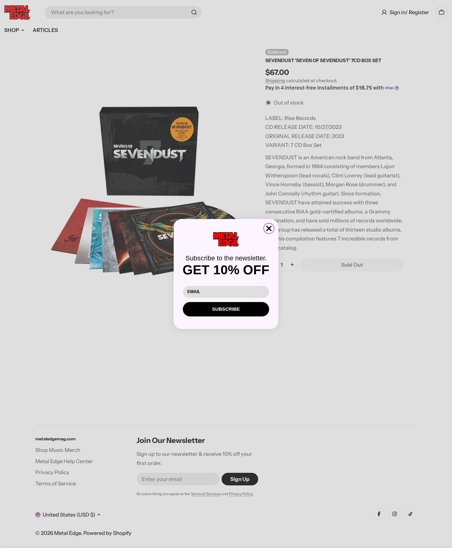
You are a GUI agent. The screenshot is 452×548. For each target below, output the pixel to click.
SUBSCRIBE (226, 309)
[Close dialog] (269, 228)
